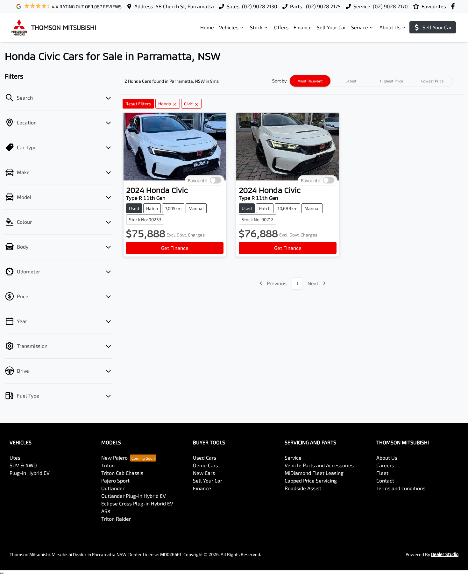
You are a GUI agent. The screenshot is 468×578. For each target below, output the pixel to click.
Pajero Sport (115, 480)
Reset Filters (138, 103)
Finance (303, 27)
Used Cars (204, 458)
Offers (281, 27)
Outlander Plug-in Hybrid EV (133, 496)
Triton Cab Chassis (122, 473)
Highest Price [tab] (391, 81)
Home (207, 27)
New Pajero (114, 458)
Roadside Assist (303, 488)
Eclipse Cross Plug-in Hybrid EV (137, 503)
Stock (256, 27)
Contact (385, 480)
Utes (15, 458)
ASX (105, 511)
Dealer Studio (444, 554)
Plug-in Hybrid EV (30, 473)
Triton (108, 465)
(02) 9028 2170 (390, 6)
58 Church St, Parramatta (185, 6)
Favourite (197, 180)
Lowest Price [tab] (432, 81)
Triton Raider (116, 519)
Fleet (382, 473)
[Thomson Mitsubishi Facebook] (454, 6)
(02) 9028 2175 (323, 6)
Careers (385, 465)
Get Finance (174, 248)
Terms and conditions (400, 488)
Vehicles (228, 27)
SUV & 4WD (23, 465)
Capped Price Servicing (311, 480)
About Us (390, 27)
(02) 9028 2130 (259, 6)
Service (359, 27)
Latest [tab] (351, 81)
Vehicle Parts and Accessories (319, 465)
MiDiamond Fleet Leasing (314, 473)
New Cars (204, 473)
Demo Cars (205, 465)
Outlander (112, 488)
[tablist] (371, 81)
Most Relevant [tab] (310, 81)
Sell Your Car (331, 27)
